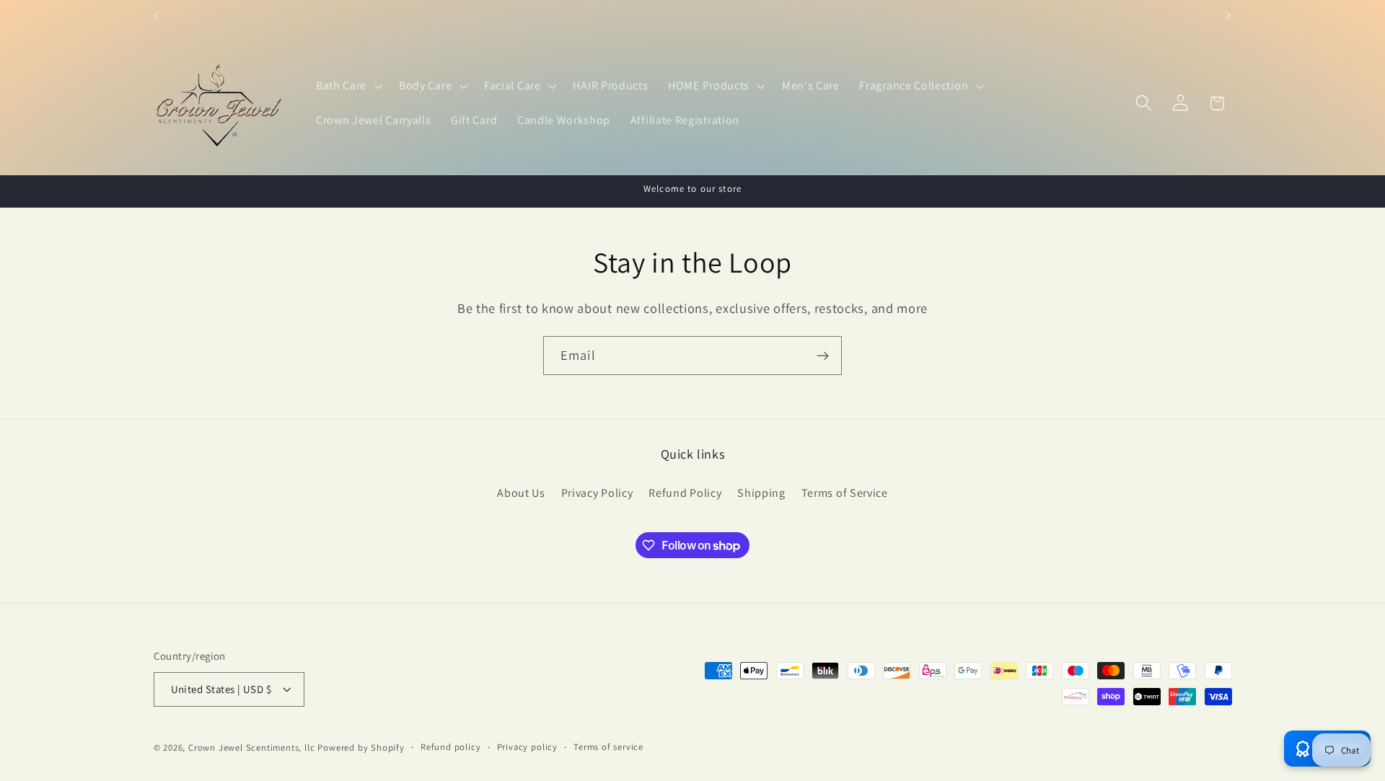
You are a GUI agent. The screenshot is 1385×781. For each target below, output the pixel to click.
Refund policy (450, 747)
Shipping (761, 492)
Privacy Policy (597, 492)
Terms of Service (844, 492)
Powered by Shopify (361, 747)
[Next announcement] (1228, 16)
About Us (521, 492)
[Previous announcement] (156, 16)
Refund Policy (684, 492)
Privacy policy (527, 747)
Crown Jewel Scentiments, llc (251, 747)
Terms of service (608, 747)
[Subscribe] (822, 355)
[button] (347, 86)
